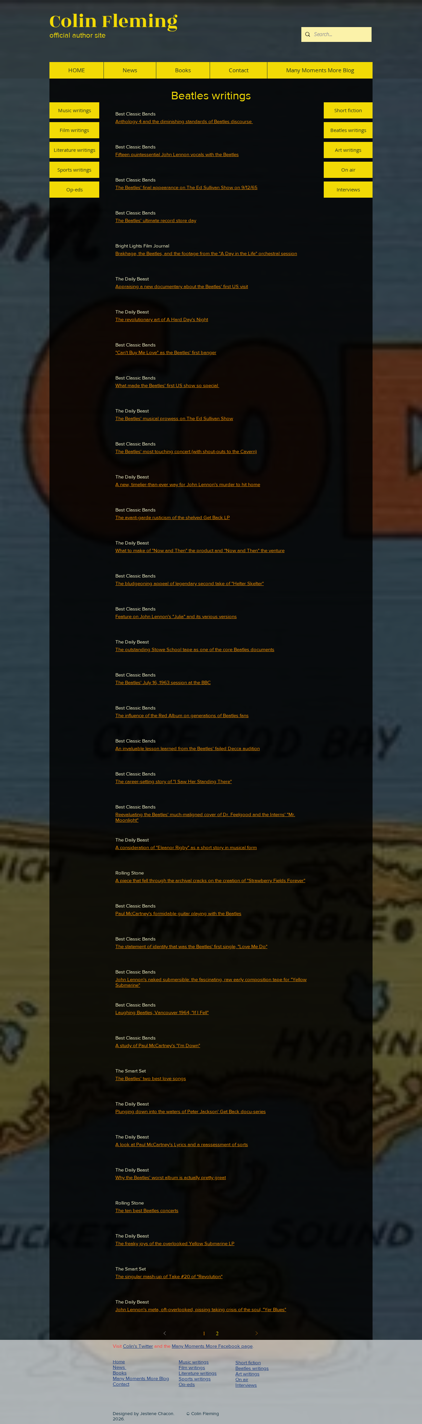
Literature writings (198, 1373)
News (119, 1367)
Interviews (246, 1385)
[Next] (256, 1333)
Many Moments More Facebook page (212, 1346)
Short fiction (248, 1362)
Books (120, 1372)
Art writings (247, 1373)
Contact (121, 1384)
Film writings (192, 1367)
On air (241, 1379)
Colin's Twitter (138, 1346)
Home (119, 1361)
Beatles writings (252, 1368)
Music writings (194, 1362)
